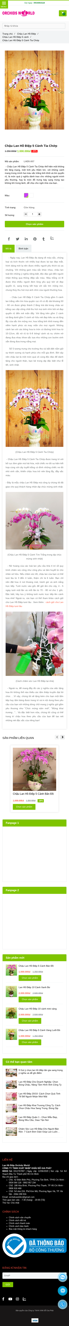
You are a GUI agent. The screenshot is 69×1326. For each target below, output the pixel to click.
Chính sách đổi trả (17, 1220)
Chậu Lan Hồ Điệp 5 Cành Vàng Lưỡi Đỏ (39, 1030)
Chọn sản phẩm (34, 224)
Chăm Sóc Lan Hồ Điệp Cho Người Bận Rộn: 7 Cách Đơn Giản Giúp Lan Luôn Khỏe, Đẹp (39, 1130)
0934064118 (39, 3)
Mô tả (8, 248)
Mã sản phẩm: (12, 161)
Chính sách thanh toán (19, 1223)
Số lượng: (10, 215)
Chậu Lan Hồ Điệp (27, 33)
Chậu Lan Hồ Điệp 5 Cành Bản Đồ (36, 966)
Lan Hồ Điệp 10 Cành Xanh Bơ (34, 987)
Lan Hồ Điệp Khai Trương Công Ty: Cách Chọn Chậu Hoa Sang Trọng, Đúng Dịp (39, 1106)
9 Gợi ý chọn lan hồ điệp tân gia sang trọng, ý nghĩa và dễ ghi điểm (41, 1071)
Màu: (7, 195)
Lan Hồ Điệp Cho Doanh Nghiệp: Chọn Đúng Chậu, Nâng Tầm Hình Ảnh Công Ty (40, 1083)
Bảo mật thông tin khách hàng (23, 1229)
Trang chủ (8, 33)
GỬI (8, 1284)
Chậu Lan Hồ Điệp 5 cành (16, 37)
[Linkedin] (26, 239)
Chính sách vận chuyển (20, 1217)
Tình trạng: (11, 207)
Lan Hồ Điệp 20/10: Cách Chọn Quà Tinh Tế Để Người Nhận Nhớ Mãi (39, 1095)
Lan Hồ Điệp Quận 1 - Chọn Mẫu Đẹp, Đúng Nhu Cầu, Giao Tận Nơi (38, 1118)
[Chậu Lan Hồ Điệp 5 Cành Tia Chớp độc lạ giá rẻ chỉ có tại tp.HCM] (9, 239)
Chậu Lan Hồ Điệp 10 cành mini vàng (38, 1008)
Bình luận (23, 248)
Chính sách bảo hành (19, 1226)
